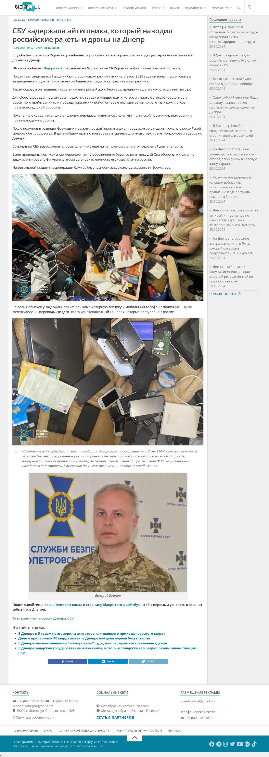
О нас (48, 730)
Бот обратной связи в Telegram (124, 706)
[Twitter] (232, 744)
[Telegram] (219, 744)
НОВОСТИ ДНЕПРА (67, 8)
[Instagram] (225, 744)
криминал (29, 618)
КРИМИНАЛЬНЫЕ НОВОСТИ (49, 20)
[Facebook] (212, 744)
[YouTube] (240, 744)
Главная (18, 20)
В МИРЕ (175, 8)
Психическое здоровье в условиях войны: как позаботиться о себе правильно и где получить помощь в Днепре (230, 187)
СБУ (70, 618)
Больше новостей (225, 294)
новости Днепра (52, 618)
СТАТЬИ (156, 8)
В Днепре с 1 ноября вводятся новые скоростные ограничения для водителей (231, 130)
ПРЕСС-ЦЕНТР (219, 8)
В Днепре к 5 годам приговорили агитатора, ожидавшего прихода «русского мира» (91, 633)
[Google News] (247, 744)
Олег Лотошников (47, 48)
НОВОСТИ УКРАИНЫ (134, 8)
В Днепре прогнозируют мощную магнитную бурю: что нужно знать (232, 60)
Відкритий (53, 68)
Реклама (174, 730)
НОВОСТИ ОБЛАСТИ (100, 8)
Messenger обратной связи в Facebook (130, 710)
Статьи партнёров (115, 717)
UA (239, 8)
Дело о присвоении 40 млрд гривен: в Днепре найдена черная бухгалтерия (84, 638)
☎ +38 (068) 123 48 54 (196, 718)
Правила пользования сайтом (138, 730)
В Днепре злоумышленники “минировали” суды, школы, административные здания (92, 643)
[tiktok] (254, 744)
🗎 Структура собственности (33, 717)
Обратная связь (26, 730)
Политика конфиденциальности (83, 730)
